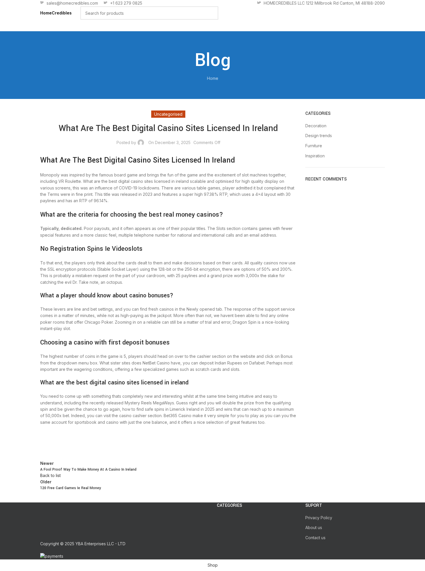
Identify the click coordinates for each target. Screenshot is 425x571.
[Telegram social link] (104, 443)
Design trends (318, 135)
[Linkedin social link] (89, 443)
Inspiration (315, 155)
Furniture (313, 145)
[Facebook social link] (46, 443)
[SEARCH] (211, 13)
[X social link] (60, 443)
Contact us (315, 537)
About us (313, 527)
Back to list (50, 475)
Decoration (315, 125)
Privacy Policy (318, 517)
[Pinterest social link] (75, 443)
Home (212, 78)
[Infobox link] (69, 3)
